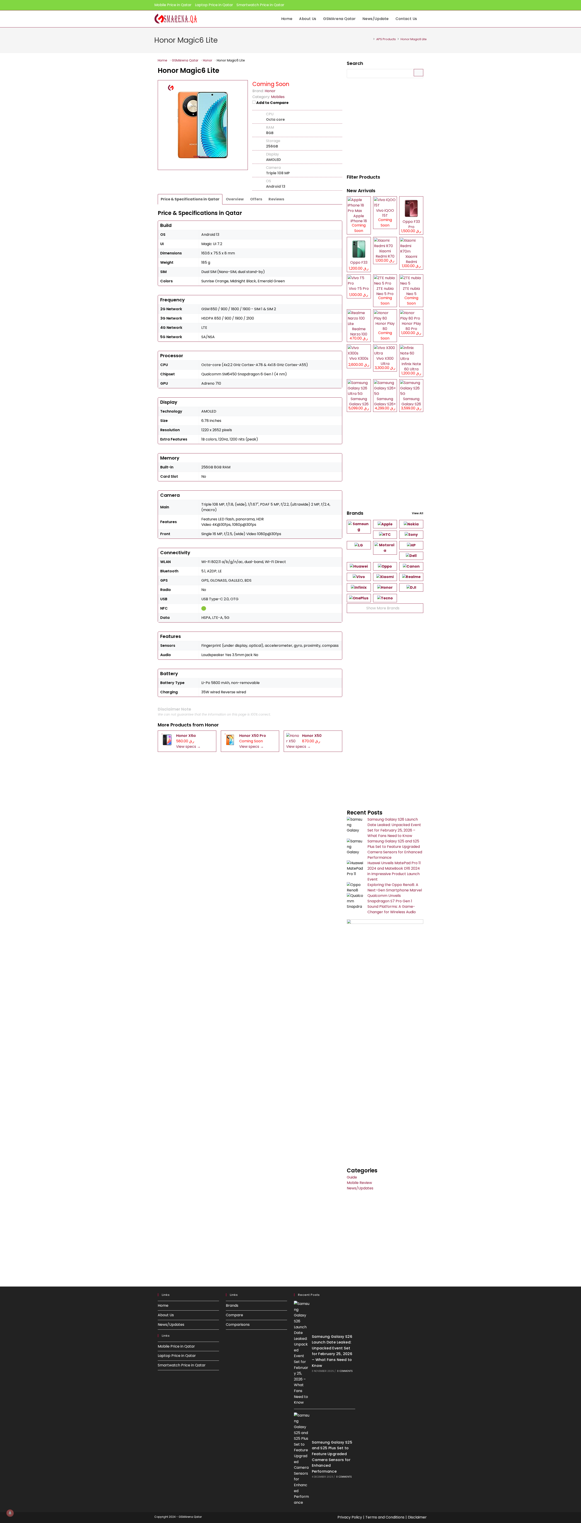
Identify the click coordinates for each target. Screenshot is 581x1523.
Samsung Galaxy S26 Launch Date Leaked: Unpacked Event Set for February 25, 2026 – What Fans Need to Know (394, 827)
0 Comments (345, 1371)
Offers (256, 199)
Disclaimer (417, 1517)
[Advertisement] (385, 126)
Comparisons (238, 1324)
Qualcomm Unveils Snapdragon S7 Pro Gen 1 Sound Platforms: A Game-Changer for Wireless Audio (391, 904)
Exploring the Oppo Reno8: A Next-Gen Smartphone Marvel (394, 887)
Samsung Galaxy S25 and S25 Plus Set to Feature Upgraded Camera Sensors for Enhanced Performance (394, 849)
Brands (232, 1305)
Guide (352, 1177)
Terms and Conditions (384, 1517)
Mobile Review (359, 1182)
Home (163, 1305)
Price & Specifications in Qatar (190, 199)
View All (417, 513)
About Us (166, 1315)
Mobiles (278, 96)
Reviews (276, 199)
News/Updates (360, 1188)
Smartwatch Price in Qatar (260, 4)
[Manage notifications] (10, 1513)
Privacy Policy (349, 1517)
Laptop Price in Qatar (214, 4)
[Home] (370, 39)
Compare (234, 1315)
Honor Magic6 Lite (414, 39)
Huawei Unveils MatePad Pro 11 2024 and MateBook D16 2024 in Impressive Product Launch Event (394, 871)
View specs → (188, 746)
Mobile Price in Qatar (173, 4)
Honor (212, 725)
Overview (235, 199)
